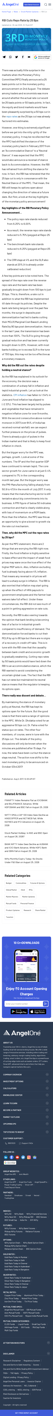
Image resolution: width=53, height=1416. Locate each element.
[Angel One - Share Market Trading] (10, 4)
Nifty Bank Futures (27, 1228)
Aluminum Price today (33, 1295)
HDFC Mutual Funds (31, 1312)
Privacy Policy (27, 1373)
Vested (36, 1195)
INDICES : (7, 1211)
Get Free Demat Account (26, 1413)
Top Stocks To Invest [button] (13, 1132)
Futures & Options (37, 883)
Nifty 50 (8, 1214)
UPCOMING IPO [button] (9, 1124)
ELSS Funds (10, 1324)
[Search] (45, 4)
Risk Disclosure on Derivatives (16, 1394)
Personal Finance (27, 903)
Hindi (23, 890)
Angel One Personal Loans (14, 1381)
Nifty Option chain (12, 1242)
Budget (9, 883)
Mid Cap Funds (39, 1327)
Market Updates (28, 897)
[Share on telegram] (4, 57)
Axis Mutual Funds (12, 1312)
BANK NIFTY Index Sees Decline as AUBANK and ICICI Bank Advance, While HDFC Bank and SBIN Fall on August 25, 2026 (26, 847)
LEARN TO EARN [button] (10, 1103)
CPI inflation (20, 394)
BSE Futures (10, 1234)
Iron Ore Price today (13, 1301)
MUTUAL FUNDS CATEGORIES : (16, 1321)
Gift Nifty (34, 1220)
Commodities (21, 883)
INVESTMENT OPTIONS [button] (13, 1081)
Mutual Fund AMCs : (13, 1307)
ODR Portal (36, 1390)
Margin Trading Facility (13, 1185)
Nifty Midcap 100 (26, 1217)
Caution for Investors (12, 1398)
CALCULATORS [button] (9, 1088)
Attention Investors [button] (14, 1343)
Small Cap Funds (39, 1324)
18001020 (11, 1143)
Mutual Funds (11, 903)
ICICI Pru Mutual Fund (13, 1316)
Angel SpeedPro (41, 1182)
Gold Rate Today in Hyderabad (17, 1266)
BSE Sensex (41, 1217)
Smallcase (18, 1195)
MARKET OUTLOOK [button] (11, 1117)
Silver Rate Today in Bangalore (17, 1281)
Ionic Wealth (23, 1174)
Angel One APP (10, 1182)
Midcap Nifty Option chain (16, 1246)
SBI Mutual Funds (33, 1309)
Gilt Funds (25, 1327)
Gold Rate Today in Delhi (15, 1260)
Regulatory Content (32, 1360)
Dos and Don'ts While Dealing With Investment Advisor (26, 1369)
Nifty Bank (19, 1214)
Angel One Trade (25, 1182)
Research (27, 910)
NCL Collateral (30, 1385)
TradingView (9, 1198)
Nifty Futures (10, 1228)
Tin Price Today (31, 1301)
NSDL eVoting (23, 1390)
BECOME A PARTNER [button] (12, 1110)
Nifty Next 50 (10, 1217)
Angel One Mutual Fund (14, 1309)
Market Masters (12, 897)
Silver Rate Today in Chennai (16, 1284)
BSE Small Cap (11, 1220)
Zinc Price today (12, 1298)
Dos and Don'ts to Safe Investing (16, 1365)
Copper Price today (13, 1295)
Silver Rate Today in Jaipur (16, 1287)
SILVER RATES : (10, 1275)
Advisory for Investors (12, 1385)
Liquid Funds (23, 1324)
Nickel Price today (29, 1298)
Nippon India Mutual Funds (36, 1316)
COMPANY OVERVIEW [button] (12, 1074)
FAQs (5, 1373)
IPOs (31, 890)
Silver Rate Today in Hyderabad (18, 1277)
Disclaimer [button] (8, 1353)
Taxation (9, 917)
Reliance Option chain (14, 1249)
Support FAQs (27, 1143)
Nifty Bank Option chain (33, 1242)
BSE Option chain (33, 1249)
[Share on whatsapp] (10, 57)
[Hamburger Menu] (49, 4)
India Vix (23, 1220)
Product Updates (13, 910)
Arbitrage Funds (11, 1327)
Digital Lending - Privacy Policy (16, 1377)
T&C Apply (14, 1373)
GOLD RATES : (9, 1254)
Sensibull (8, 1195)
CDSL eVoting (9, 1390)
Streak (28, 1195)
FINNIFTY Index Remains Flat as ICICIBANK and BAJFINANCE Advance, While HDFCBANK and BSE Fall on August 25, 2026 (26, 804)
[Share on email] (29, 57)
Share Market (40, 910)
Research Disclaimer (12, 1360)
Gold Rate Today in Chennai (16, 1263)
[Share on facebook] (23, 57)
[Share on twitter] (16, 57)
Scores (36, 1365)
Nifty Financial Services (36, 1214)
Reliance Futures (32, 1231)
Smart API (29, 1185)
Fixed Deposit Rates (12, 1187)
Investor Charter (34, 1381)
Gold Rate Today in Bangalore (17, 1269)
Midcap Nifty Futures (14, 1231)
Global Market (11, 890)
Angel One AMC (10, 1174)
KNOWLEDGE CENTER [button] (12, 1095)
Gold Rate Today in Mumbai (16, 1257)
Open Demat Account (31, 4)
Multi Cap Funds (11, 1330)
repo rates (11, 116)
